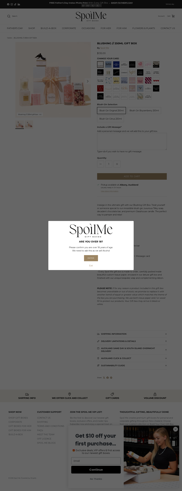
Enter (91, 258)
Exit (91, 265)
